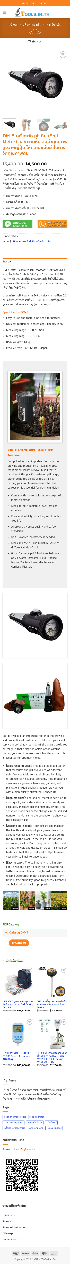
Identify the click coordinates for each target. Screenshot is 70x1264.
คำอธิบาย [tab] (7, 261)
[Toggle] (6, 932)
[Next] (62, 83)
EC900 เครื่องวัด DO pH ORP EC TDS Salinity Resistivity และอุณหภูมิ (17, 1056)
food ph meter (37, 1117)
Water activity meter (13, 1122)
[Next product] (31, 31)
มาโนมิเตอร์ (51, 1122)
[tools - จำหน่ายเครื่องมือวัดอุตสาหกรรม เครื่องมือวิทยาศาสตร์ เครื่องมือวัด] (35, 12)
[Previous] (8, 83)
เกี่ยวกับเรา (9, 1215)
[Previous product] (38, 31)
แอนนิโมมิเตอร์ (55, 1128)
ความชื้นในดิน (53, 24)
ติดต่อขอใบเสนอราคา (14, 1227)
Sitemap (8, 1233)
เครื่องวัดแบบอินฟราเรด (14, 1128)
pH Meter (16, 241)
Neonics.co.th (11, 1239)
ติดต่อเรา (7, 1221)
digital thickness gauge (15, 1117)
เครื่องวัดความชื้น (32, 24)
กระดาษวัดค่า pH (34, 1122)
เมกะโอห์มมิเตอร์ (37, 1128)
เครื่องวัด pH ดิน (43, 241)
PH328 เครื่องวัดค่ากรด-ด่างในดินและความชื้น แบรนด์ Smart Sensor (52, 1004)
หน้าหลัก (13, 24)
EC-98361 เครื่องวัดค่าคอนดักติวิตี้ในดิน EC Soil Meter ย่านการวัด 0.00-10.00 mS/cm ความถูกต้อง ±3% (52, 1057)
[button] (5, 12)
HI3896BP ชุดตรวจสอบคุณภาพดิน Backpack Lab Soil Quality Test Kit (18, 1004)
